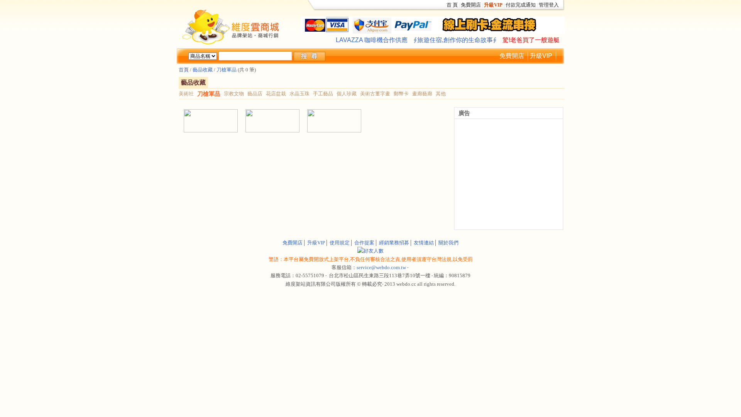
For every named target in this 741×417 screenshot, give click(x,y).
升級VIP (541, 56)
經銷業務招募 (394, 243)
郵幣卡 (401, 94)
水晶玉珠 (299, 94)
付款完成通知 (521, 5)
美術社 (186, 94)
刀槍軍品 (227, 70)
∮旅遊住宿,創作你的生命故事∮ (455, 40)
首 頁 (452, 5)
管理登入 (549, 5)
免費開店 (471, 5)
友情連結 (424, 243)
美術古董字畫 (375, 94)
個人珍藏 (347, 94)
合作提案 (364, 243)
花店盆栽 (276, 94)
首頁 (184, 70)
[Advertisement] (270, 151)
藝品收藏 (202, 70)
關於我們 (448, 243)
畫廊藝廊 (422, 94)
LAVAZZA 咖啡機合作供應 (372, 40)
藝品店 (254, 94)
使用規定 (340, 243)
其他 (441, 94)
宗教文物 (234, 94)
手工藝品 (323, 94)
